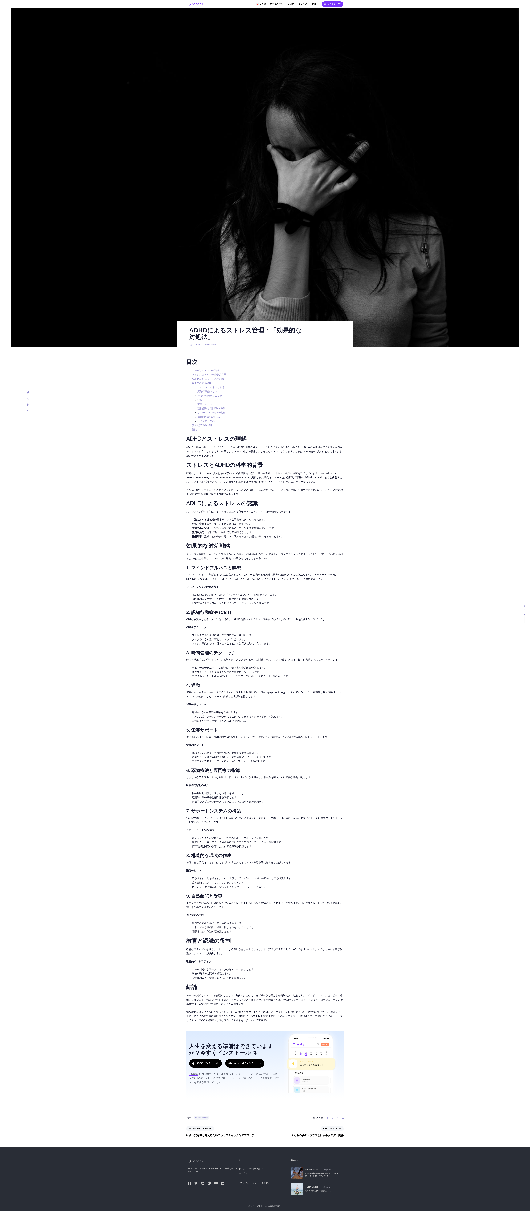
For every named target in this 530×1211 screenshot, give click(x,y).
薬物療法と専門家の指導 (211, 408)
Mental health (210, 344)
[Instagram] (202, 1183)
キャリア (302, 4)
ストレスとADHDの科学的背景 (209, 374)
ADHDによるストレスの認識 (208, 378)
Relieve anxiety (201, 1118)
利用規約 (266, 1183)
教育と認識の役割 (202, 425)
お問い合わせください (252, 1169)
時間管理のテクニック (209, 395)
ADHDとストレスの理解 (205, 370)
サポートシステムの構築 (211, 412)
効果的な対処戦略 (202, 383)
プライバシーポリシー (248, 1183)
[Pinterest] (30, 404)
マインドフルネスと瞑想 (211, 387)
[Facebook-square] (189, 1183)
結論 (194, 429)
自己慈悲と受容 (206, 421)
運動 (199, 400)
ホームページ (276, 4)
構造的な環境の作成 (208, 416)
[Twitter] (30, 398)
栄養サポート (204, 404)
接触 (313, 4)
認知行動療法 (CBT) (208, 391)
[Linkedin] (30, 410)
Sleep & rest (311, 1187)
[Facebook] (30, 392)
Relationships (312, 1170)
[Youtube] (216, 1183)
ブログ (290, 4)
